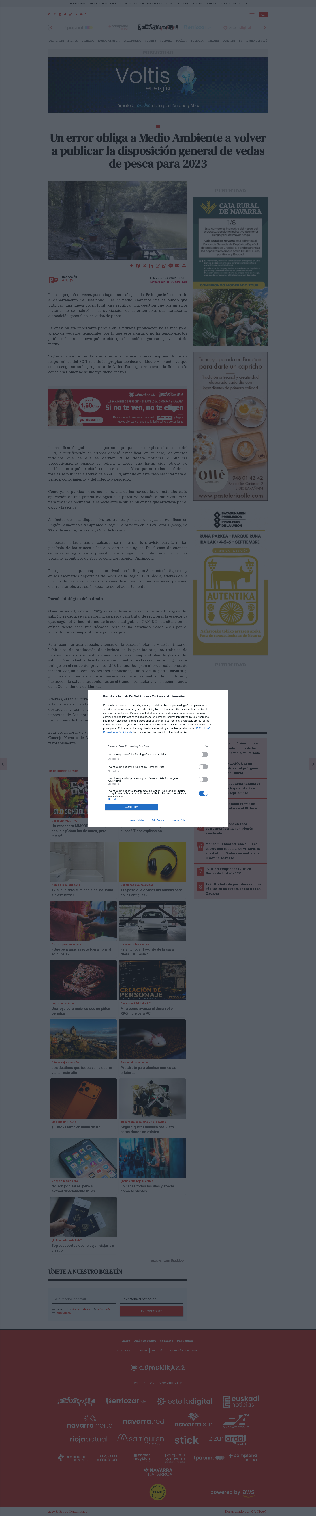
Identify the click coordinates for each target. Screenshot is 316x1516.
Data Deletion (137, 819)
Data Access (158, 819)
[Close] (221, 696)
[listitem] (158, 746)
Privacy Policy (179, 819)
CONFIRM (131, 807)
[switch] (203, 754)
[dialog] (158, 758)
